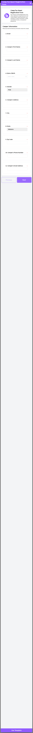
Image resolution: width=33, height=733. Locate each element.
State (8, 126)
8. (6, 126)
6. (6, 100)
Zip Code (10, 139)
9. (6, 139)
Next (24, 180)
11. (6, 166)
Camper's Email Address (15, 166)
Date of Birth (11, 73)
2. (6, 47)
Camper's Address (12, 100)
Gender (9, 87)
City (8, 113)
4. (6, 73)
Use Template (16, 730)
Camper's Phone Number (15, 152)
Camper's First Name (13, 47)
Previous (9, 180)
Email (8, 33)
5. (6, 87)
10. (6, 152)
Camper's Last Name (13, 60)
